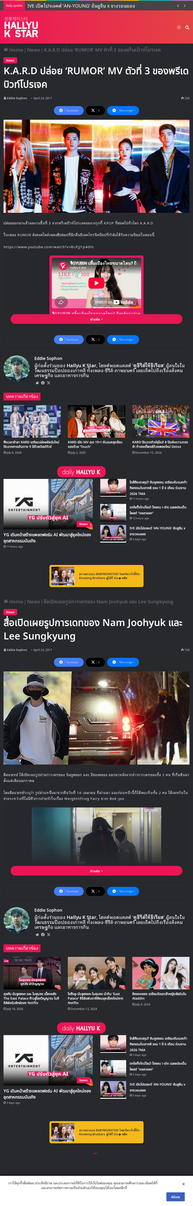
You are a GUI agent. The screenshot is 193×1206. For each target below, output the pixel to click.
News (33, 49)
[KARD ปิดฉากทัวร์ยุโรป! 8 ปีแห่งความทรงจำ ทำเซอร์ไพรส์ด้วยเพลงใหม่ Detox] (160, 421)
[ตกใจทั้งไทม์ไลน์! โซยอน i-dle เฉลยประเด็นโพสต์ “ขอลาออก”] (113, 513)
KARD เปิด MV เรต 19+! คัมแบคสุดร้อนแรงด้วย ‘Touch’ (95, 444)
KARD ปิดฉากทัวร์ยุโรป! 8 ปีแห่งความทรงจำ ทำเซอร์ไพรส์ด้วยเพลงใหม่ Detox (160, 444)
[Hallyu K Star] (21, 27)
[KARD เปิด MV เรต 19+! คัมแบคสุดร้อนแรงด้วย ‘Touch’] (96, 421)
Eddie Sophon (17, 98)
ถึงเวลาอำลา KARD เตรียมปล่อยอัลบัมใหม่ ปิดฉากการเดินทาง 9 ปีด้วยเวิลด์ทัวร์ (31, 444)
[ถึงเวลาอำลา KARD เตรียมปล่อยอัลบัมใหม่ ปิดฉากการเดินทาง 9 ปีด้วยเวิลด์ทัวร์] (32, 421)
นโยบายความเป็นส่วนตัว (24, 1187)
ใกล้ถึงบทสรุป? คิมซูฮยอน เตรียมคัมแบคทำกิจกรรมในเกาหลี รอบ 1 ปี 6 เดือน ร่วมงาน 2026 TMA (158, 488)
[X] (48, 383)
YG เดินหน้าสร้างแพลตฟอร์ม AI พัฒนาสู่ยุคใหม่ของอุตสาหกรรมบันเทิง (47, 538)
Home (15, 49)
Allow (175, 1196)
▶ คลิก (123, 578)
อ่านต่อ (95, 319)
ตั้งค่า (132, 1187)
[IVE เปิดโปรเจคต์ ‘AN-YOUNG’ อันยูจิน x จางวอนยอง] (113, 534)
